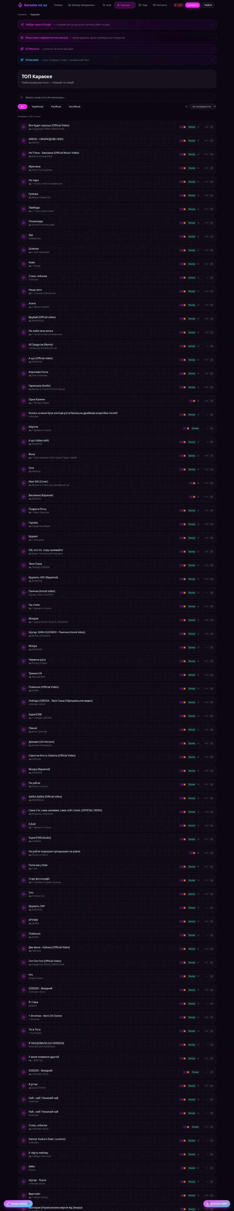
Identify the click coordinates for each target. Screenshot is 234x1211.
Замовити (192, 5)
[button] (117, 127)
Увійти (208, 5)
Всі (22, 106)
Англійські (74, 106)
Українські (37, 106)
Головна (22, 14)
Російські (56, 106)
